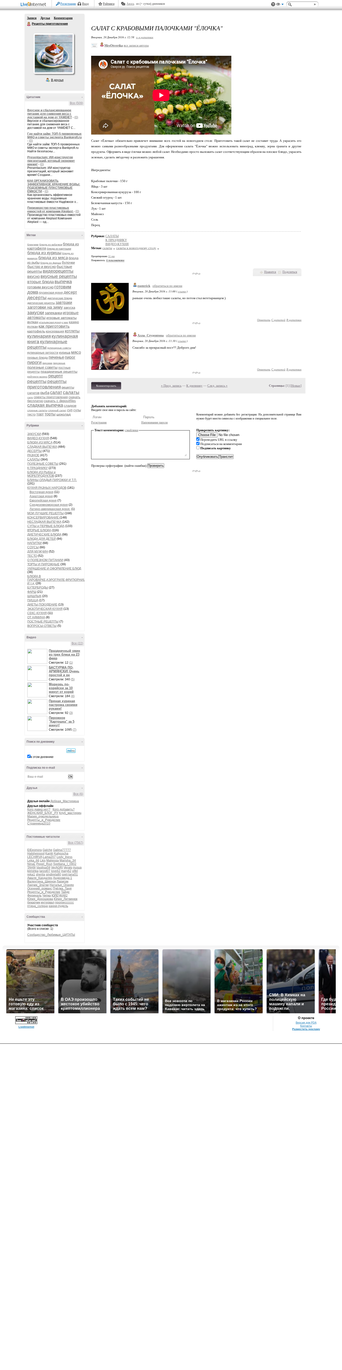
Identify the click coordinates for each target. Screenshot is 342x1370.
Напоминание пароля (154, 422)
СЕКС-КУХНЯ (37, 613)
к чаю (65, 322)
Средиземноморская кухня (49, 505)
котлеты (72, 331)
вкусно (33, 276)
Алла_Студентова (150, 335)
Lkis (43, 860)
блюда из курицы (44, 252)
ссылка (182, 291)
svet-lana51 (70, 874)
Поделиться (289, 272)
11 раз (111, 256)
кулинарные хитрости (42, 352)
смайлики (131, 430)
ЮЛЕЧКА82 (60, 895)
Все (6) (78, 794)
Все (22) (77, 643)
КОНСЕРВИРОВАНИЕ (43, 517)
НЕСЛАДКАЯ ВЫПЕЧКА (44, 522)
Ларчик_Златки (38, 885)
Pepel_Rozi (44, 864)
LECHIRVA (34, 857)
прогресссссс (64, 902)
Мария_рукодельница (43, 816)
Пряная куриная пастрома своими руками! (63, 704)
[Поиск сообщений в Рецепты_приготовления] (71, 750)
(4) (73, 696)
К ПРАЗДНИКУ (37, 468)
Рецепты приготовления (29, 24)
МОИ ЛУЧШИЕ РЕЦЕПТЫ (45, 513)
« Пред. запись (171, 385)
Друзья (45, 18)
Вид (280, 5)
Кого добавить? (64, 809)
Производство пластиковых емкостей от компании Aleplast (50, 209)
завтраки (64, 302)
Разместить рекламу (306, 1029)
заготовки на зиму (45, 307)
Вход (85, 4)
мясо (76, 352)
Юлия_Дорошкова (40, 899)
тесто (31, 414)
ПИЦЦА (32, 600)
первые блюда (37, 357)
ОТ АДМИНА (36, 617)
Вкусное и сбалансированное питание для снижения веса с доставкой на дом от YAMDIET (49, 114)
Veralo (68, 867)
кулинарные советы (59, 347)
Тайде (65, 892)
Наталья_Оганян (62, 885)
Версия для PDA (306, 1022)
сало (30, 397)
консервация (55, 331)
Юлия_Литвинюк (65, 899)
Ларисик (62, 881)
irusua (77, 867)
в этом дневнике (42, 757)
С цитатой (278, 320)
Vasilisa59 (43, 867)
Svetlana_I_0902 (64, 864)
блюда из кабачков (50, 244)
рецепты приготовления (47, 384)
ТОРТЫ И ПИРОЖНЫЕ (43, 564)
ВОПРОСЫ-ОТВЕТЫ (42, 626)
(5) (73, 679)
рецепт (55, 375)
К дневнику (194, 385)
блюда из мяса (53, 257)
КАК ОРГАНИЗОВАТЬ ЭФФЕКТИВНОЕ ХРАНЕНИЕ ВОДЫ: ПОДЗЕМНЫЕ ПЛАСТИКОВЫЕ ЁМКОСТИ (53, 186)
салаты (71, 392)
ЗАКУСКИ (34, 434)
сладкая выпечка (45, 405)
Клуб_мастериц (70, 813)
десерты (37, 297)
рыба (44, 392)
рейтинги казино (37, 376)
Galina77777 (62, 850)
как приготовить (54, 326)
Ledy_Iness (64, 857)
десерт (70, 292)
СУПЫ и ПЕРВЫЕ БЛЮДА (45, 526)
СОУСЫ (33, 547)
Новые (295, 385)
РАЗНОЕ (33, 455)
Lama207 (49, 857)
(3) (71, 713)
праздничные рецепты (59, 371)
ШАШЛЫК (34, 596)
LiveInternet (34, 4)
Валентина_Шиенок (41, 881)
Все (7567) (75, 842)
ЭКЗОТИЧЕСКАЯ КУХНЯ (45, 609)
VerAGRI (57, 867)
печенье (56, 357)
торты (50, 414)
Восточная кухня (41, 492)
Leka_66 (33, 860)
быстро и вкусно (41, 266)
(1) (71, 662)
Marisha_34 (68, 860)
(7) (74, 729)
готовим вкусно (40, 287)
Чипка (46, 895)
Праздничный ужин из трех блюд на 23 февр (64, 654)
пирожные (59, 363)
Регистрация (68, 4)
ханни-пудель (58, 906)
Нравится (270, 272)
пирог (70, 357)
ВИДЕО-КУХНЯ (38, 438)
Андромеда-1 (62, 878)
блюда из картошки (59, 248)
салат (56, 392)
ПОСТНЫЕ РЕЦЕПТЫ (43, 621)
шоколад (63, 414)
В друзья (57, 80)
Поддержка (273, 4)
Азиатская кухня (41, 496)
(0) (76, 117)
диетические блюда (59, 298)
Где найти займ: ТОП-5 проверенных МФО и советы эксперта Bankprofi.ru (54, 135)
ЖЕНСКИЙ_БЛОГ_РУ (42, 813)
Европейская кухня (43, 500)
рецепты (37, 381)
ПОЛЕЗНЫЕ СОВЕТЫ (42, 464)
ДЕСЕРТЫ (34, 451)
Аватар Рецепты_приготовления (53, 53)
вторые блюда (40, 282)
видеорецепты (58, 271)
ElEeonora (34, 850)
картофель (36, 331)
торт (40, 414)
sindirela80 (53, 874)
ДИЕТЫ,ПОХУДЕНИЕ (42, 604)
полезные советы (42, 367)
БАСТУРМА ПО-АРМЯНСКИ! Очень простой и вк (64, 671)
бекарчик (33, 902)
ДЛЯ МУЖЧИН (37, 551)
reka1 (31, 874)
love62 (55, 871)
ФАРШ (31, 592)
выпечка (63, 281)
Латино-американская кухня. (50, 509)
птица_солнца (37, 906)
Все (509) (76, 103)
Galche (47, 850)
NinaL (31, 864)
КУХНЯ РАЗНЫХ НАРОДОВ (46, 488)
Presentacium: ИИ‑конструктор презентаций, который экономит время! (51, 161)
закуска (69, 307)
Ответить (263, 320)
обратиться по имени (167, 286)
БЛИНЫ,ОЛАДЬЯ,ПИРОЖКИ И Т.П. (52, 480)
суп (70, 410)
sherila (40, 874)
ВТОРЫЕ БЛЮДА (39, 530)
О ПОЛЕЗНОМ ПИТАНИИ (45, 560)
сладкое (70, 405)
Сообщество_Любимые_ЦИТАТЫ (51, 935)
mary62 (66, 871)
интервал (47, 902)
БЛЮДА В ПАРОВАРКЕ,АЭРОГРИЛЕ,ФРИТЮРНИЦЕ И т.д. (57, 580)
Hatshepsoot (36, 853)
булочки (68, 262)
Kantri (49, 853)
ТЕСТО (32, 556)
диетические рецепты (41, 302)
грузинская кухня (51, 292)
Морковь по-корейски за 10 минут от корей (61, 688)
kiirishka (33, 871)
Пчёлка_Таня (62, 888)
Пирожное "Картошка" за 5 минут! (61, 721)
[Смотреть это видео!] (38, 656)
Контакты (306, 1025)
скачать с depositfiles (60, 401)
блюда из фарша (50, 262)
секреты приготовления (51, 397)
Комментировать (106, 385)
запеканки (53, 313)
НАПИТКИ (34, 543)
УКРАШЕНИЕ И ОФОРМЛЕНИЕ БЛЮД (54, 568)
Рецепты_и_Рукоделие (43, 820)
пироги (34, 362)
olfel (75, 871)
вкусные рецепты (59, 276)
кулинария (39, 336)
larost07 (44, 871)
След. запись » (217, 385)
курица (64, 352)
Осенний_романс (39, 888)
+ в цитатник (144, 37)
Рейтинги (108, 4)
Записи (32, 18)
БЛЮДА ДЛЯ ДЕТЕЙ (41, 539)
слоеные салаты (37, 410)
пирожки (47, 363)
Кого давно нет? (38, 809)
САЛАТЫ (33, 459)
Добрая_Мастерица (64, 801)
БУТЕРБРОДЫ (37, 587)
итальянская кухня (50, 322)
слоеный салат (57, 410)
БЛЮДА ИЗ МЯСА (40, 442)
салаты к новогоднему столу (136, 248)
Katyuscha (61, 853)
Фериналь (34, 895)
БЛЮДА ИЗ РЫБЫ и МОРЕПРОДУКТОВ (41, 474)
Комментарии (63, 18)
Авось (130, 4)
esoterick (143, 286)
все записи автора (136, 45)
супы (77, 410)
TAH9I (31, 867)
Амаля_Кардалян (39, 878)
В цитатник (293, 320)
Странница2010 (38, 823)
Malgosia (52, 860)
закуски (35, 312)
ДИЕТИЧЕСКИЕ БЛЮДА (44, 534)
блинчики (33, 244)
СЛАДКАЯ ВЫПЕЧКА (42, 446)
